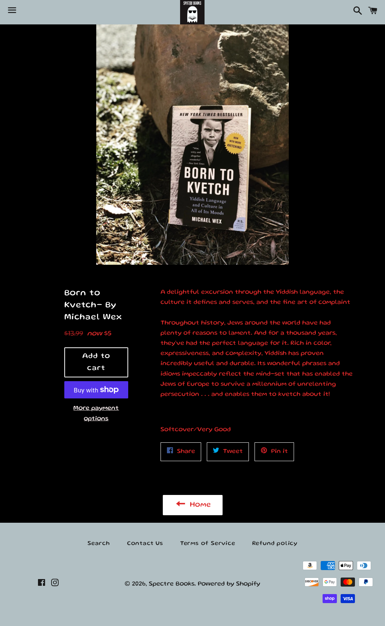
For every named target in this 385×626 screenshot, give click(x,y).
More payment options (96, 413)
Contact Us (145, 543)
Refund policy (274, 543)
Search (99, 543)
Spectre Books (171, 584)
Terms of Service (207, 543)
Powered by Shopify (229, 584)
